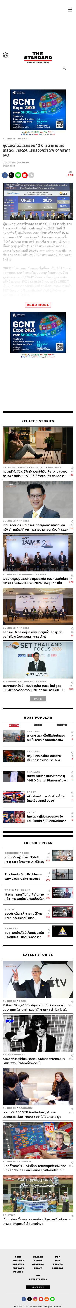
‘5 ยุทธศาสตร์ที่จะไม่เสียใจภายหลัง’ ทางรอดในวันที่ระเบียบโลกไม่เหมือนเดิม (24, 896)
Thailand (34, 731)
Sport (31, 792)
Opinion (18, 1264)
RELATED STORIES (38, 421)
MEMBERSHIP (38, 1287)
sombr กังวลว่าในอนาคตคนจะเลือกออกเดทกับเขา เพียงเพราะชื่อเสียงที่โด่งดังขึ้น (34, 1061)
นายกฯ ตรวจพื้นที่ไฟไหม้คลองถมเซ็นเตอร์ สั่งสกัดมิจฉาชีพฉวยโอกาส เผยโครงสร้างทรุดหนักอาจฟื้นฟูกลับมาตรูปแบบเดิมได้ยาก (46, 737)
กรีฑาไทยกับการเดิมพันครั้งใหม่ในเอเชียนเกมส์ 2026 (46, 798)
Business (9, 138)
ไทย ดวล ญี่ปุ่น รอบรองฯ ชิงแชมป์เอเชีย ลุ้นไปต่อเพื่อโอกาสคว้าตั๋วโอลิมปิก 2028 (46, 818)
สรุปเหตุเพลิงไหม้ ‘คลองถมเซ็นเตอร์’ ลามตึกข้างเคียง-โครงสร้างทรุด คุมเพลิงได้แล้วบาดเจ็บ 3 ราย (46, 758)
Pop (57, 1257)
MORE (38, 698)
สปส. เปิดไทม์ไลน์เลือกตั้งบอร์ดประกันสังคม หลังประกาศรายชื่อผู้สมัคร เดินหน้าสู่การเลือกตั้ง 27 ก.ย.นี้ (24, 935)
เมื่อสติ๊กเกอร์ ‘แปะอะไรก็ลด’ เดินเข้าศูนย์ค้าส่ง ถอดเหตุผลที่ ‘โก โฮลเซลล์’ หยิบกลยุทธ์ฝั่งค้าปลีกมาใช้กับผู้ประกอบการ (34, 1168)
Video (38, 1261)
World (9, 890)
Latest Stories (38, 954)
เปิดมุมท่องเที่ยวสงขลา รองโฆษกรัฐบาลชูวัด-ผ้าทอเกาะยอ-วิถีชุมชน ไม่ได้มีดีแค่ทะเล (35, 1221)
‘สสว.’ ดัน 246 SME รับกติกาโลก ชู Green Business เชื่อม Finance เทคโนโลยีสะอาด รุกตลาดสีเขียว (32, 1114)
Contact (57, 1268)
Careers (38, 1264)
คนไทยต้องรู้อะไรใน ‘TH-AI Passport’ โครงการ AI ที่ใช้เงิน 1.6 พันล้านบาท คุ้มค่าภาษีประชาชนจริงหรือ (24, 859)
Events (58, 1264)
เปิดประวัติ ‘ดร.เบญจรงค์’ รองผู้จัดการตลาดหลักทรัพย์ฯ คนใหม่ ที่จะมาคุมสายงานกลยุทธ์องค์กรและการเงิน (35, 527)
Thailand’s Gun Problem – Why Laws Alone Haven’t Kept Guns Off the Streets (23, 876)
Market (23, 138)
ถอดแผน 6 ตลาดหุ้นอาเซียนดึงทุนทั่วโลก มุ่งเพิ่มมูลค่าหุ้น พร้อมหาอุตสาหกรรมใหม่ (33, 634)
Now (57, 1261)
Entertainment (14, 1054)
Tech (25, 853)
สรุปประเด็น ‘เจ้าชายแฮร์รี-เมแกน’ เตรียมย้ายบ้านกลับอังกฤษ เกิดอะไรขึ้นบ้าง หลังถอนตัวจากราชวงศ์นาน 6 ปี (23, 915)
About (38, 1268)
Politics (9, 1215)
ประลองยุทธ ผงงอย (19, 162)
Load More (38, 1232)
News (18, 1257)
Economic (38, 467)
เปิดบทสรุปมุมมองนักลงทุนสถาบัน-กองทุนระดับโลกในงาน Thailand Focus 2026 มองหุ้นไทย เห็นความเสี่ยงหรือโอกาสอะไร (35, 581)
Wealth (38, 1257)
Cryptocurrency (15, 467)
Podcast (18, 1261)
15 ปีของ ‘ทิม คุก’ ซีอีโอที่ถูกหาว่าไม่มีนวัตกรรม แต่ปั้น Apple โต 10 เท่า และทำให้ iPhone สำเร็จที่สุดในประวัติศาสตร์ (35, 1007)
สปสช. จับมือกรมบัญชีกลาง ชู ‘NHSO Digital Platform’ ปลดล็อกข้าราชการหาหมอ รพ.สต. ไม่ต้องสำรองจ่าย (47, 778)
